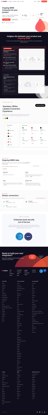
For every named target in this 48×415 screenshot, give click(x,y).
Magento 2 (18, 318)
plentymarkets (19, 370)
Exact (33, 299)
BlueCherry (33, 288)
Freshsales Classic (5, 297)
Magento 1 (18, 316)
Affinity (3, 283)
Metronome (19, 386)
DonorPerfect (4, 293)
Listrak (3, 304)
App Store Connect (5, 375)
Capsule (3, 288)
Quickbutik (18, 337)
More (31, 176)
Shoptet (18, 349)
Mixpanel (3, 393)
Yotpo (33, 398)
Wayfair (18, 363)
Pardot (33, 391)
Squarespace (19, 353)
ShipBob (18, 344)
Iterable (33, 379)
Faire (18, 302)
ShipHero (18, 346)
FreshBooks (34, 304)
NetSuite (33, 316)
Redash (3, 400)
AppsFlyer (3, 377)
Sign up (39, 1)
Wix (17, 365)
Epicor (33, 297)
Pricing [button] (18, 1)
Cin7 (17, 292)
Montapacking (19, 325)
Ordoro (18, 332)
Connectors (12, 273)
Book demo (34, 270)
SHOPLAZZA (19, 339)
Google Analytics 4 (5, 382)
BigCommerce (19, 290)
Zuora (18, 398)
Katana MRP (34, 307)
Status (18, 273)
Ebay (18, 297)
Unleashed (18, 358)
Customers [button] (14, 1)
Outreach (3, 309)
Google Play (4, 384)
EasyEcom (18, 295)
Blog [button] (23, 1)
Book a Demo (44, 1)
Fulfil (17, 307)
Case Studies (19, 270)
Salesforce (3, 314)
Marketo (3, 391)
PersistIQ (3, 311)
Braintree (18, 374)
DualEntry (33, 295)
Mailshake (33, 386)
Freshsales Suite (4, 299)
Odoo (18, 328)
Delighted (33, 377)
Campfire (33, 292)
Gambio (18, 309)
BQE (32, 285)
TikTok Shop (19, 356)
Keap (3, 302)
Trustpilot (33, 396)
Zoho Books (34, 332)
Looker (3, 389)
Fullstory (3, 379)
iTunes (3, 403)
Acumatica (33, 283)
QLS (17, 335)
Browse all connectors (41, 198)
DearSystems (19, 293)
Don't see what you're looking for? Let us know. (10, 166)
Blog (18, 275)
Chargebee (18, 375)
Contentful (33, 375)
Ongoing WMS (19, 330)
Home (11, 270)
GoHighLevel (4, 300)
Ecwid (18, 299)
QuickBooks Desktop (35, 321)
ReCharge (18, 391)
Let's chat (6, 19)
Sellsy (3, 318)
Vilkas (18, 360)
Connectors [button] (10, 1)
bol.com (18, 368)
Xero (33, 330)
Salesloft (3, 316)
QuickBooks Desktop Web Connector (37, 323)
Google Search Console (5, 386)
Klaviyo (33, 382)
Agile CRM (3, 285)
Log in (35, 1)
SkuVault (18, 351)
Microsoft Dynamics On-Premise (7, 307)
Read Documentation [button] (40, 105)
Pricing (11, 275)
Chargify (18, 377)
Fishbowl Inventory (20, 304)
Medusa (18, 321)
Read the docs (15, 19)
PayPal (18, 389)
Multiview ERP (34, 314)
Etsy (17, 300)
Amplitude (3, 374)
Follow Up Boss (4, 295)
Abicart (18, 283)
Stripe (18, 396)
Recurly (18, 393)
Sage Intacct (34, 328)
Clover (18, 379)
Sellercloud (18, 342)
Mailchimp (33, 384)
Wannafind (18, 361)
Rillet (33, 325)
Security (26, 274)
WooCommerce (19, 367)
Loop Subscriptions (20, 314)
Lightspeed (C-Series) (20, 311)
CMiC (33, 290)
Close (3, 290)
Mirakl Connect (19, 323)
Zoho (3, 321)
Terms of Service (26, 271)
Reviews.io (33, 393)
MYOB (33, 309)
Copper (3, 292)
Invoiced (18, 382)
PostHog (3, 396)
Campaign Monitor (35, 374)
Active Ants (19, 285)
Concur (33, 293)
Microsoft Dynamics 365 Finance (37, 311)
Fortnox (33, 302)
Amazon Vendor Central (20, 288)
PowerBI (3, 398)
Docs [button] (20, 1)
